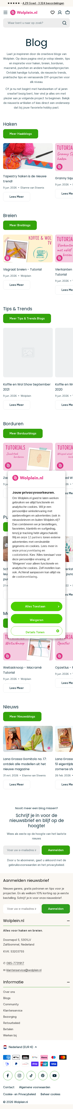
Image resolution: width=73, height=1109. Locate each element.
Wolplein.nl (21, 1102)
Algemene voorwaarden (34, 1087)
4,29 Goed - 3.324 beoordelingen (43, 3)
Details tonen (35, 632)
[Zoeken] (64, 23)
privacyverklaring (30, 550)
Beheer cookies (50, 1094)
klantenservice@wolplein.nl (23, 970)
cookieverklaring (26, 576)
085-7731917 (15, 963)
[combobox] (36, 23)
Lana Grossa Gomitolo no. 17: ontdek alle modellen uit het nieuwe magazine (25, 764)
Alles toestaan (35, 606)
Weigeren (36, 620)
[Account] (59, 12)
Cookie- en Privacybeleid (19, 1094)
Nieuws (10, 707)
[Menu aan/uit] (5, 12)
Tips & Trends (17, 309)
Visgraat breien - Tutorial (22, 269)
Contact (8, 1087)
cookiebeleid (20, 554)
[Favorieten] (52, 12)
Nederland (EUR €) (21, 1047)
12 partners (35, 537)
